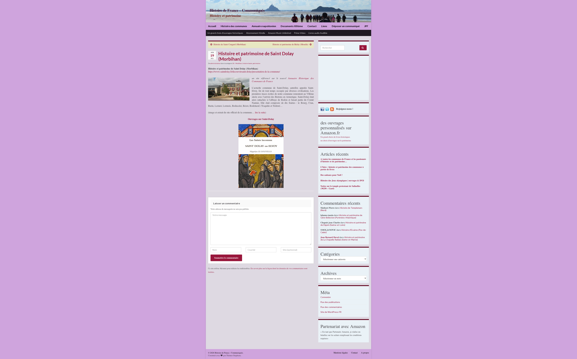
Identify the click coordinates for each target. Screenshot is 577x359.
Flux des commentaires (331, 307)
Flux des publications (330, 302)
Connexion (326, 297)
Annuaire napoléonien (264, 26)
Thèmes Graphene (233, 355)
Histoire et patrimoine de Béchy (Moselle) (290, 44)
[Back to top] (570, 352)
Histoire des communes (234, 26)
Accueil (212, 26)
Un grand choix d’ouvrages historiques (225, 33)
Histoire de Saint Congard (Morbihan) (230, 44)
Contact (312, 26)
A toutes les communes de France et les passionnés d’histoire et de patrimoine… (343, 160)
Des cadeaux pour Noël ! (332, 174)
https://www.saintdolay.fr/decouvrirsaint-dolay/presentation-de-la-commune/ (244, 71)
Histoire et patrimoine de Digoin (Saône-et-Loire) (343, 223)
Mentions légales (341, 352)
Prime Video (299, 33)
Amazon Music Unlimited (279, 33)
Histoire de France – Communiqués (237, 10)
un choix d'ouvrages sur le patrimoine (336, 140)
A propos (365, 352)
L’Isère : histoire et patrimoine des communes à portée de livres (342, 168)
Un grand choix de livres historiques (335, 137)
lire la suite (260, 112)
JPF (366, 26)
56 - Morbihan (237, 63)
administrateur (215, 63)
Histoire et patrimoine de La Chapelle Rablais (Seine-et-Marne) (343, 238)
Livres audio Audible (317, 33)
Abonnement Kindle (255, 33)
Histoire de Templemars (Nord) (341, 209)
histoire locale (247, 63)
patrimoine (256, 63)
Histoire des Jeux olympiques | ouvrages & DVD (342, 180)
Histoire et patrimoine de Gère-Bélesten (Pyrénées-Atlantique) (341, 216)
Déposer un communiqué (346, 26)
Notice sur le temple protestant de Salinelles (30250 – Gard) (340, 187)
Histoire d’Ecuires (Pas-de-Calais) (343, 231)
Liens (324, 26)
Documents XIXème (292, 26)
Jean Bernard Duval (330, 237)
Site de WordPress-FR (331, 312)
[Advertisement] (344, 78)
